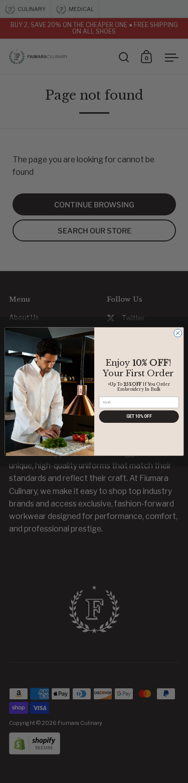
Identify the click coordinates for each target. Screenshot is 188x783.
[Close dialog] (177, 333)
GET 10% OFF (138, 416)
